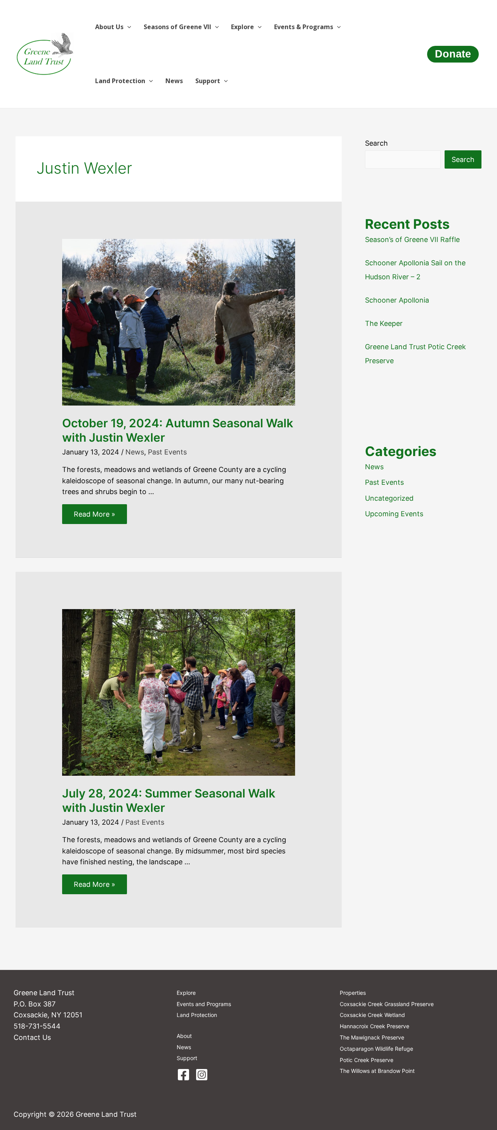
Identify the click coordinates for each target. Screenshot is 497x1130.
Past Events (167, 452)
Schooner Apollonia (397, 300)
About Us (109, 27)
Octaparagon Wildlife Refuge (376, 1048)
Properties (353, 992)
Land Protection (120, 81)
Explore (242, 27)
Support (207, 81)
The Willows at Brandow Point (377, 1070)
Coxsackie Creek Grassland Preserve (387, 1004)
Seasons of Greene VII (177, 27)
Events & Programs (303, 27)
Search (376, 143)
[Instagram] (202, 1074)
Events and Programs (204, 1004)
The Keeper (384, 323)
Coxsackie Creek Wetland (372, 1015)
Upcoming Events (394, 514)
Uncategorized (389, 498)
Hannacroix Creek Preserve (374, 1026)
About (184, 1035)
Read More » (94, 516)
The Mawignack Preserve (372, 1037)
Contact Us (32, 1037)
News (174, 81)
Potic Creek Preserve (366, 1060)
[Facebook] (183, 1074)
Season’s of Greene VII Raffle (412, 239)
